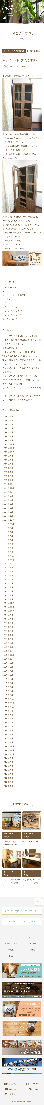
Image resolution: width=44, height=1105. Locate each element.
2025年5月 (7, 468)
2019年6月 (7, 722)
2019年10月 (8, 707)
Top (11, 937)
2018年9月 (7, 758)
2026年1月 (7, 440)
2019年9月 (7, 711)
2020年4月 (7, 683)
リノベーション (11, 943)
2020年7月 (7, 671)
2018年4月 (7, 778)
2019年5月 (7, 726)
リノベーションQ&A (12, 311)
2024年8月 (7, 500)
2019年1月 (7, 742)
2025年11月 (8, 448)
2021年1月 (7, 647)
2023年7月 (7, 532)
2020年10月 (8, 659)
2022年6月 (7, 579)
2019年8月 (7, 715)
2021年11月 (8, 607)
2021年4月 (7, 635)
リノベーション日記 (12, 315)
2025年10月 (8, 452)
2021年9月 (7, 615)
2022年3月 (7, 591)
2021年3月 (7, 639)
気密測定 (11, 950)
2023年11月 (8, 524)
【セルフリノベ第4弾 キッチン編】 (20, 376)
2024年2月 (7, 512)
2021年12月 (8, 603)
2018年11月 (8, 750)
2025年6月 (7, 464)
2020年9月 (7, 663)
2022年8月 (7, 571)
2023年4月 (7, 544)
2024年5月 (7, 508)
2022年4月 (7, 587)
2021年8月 (7, 619)
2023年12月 (8, 520)
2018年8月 (7, 762)
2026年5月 (7, 428)
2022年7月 (7, 575)
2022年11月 (8, 560)
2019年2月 (7, 738)
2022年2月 (7, 595)
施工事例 (33, 943)
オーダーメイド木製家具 (14, 295)
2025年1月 (7, 480)
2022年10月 (8, 563)
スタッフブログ (9, 307)
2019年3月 (7, 734)
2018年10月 (8, 754)
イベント (6, 291)
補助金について (9, 319)
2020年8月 (7, 667)
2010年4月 (7, 786)
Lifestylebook (9, 287)
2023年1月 (7, 552)
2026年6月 (7, 424)
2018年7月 (7, 766)
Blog (11, 956)
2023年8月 (7, 528)
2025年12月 (8, 444)
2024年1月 (7, 516)
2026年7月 (7, 420)
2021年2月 (7, 643)
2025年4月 (7, 472)
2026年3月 (7, 432)
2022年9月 (7, 567)
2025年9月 (7, 456)
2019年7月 (7, 718)
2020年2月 (7, 691)
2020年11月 (8, 655)
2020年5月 (7, 679)
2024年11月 (8, 488)
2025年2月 (7, 476)
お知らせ (6, 299)
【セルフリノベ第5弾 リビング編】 (20, 336)
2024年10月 (8, 492)
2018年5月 (7, 774)
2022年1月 (7, 599)
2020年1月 (7, 695)
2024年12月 (8, 484)
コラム (5, 303)
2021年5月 (7, 631)
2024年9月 (7, 496)
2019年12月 (8, 699)
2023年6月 (7, 536)
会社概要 (33, 950)
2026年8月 (7, 416)
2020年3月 (7, 687)
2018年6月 (7, 770)
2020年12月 (8, 651)
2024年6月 (7, 504)
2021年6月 (7, 627)
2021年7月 (7, 623)
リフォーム (33, 937)
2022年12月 (8, 556)
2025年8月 (7, 460)
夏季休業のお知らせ (12, 348)
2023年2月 (7, 548)
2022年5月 (7, 583)
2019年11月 (8, 703)
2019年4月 (7, 730)
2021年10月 (8, 611)
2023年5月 (7, 540)
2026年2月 (7, 436)
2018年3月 (7, 782)
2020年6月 (7, 675)
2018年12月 (8, 746)
